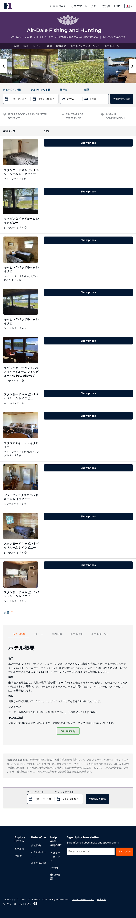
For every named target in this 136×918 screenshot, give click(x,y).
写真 (26, 46)
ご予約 (106, 6)
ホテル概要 (19, 634)
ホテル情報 (76, 634)
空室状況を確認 (121, 98)
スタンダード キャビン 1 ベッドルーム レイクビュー (21, 172)
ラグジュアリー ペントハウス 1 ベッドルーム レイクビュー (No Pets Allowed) (21, 371)
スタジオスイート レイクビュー (21, 445)
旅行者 (63, 89)
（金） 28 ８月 (18, 98)
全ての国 (19, 849)
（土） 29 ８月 (46, 98)
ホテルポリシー (113, 46)
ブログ (18, 855)
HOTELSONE (40, 899)
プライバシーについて (83, 899)
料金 (16, 46)
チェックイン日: (12, 89)
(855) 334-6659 (116, 37)
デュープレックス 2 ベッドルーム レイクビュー (21, 497)
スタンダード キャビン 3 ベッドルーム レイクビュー (21, 545)
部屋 (86, 89)
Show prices (88, 142)
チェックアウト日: (41, 89)
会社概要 (36, 845)
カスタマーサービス (83, 6)
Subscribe (125, 851)
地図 (49, 46)
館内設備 (61, 46)
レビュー (38, 46)
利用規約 (101, 899)
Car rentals (57, 6)
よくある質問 (38, 862)
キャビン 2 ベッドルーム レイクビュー (21, 220)
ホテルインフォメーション (85, 46)
